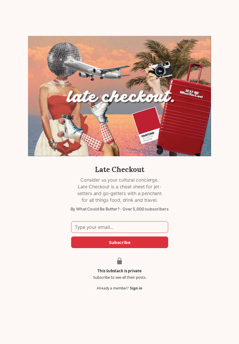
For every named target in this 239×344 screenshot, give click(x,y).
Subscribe (119, 242)
